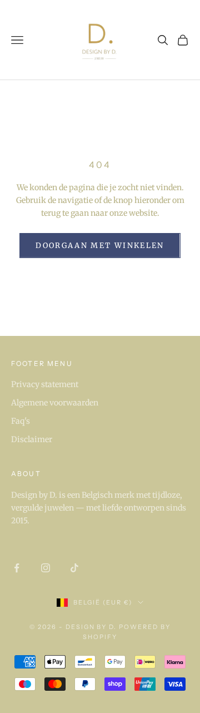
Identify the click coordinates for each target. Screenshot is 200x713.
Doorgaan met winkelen (100, 245)
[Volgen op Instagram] (45, 567)
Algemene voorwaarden (54, 403)
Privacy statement (44, 384)
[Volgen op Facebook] (16, 567)
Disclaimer (31, 439)
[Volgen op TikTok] (74, 567)
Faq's (20, 421)
